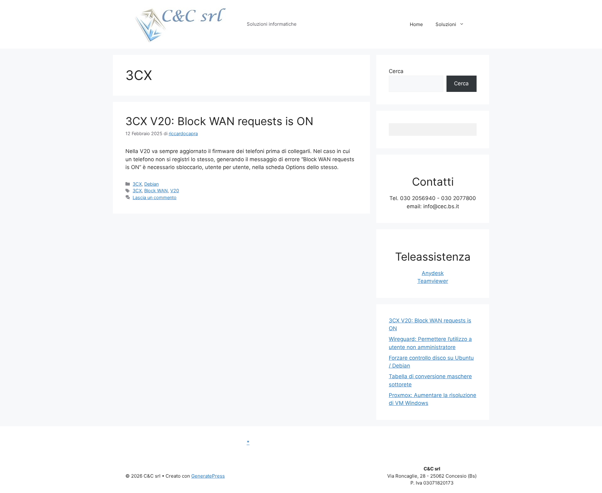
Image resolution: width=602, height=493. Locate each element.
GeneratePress (208, 476)
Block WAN (156, 190)
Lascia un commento (155, 197)
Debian (151, 184)
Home (416, 24)
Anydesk (433, 273)
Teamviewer (432, 281)
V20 (174, 190)
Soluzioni (446, 24)
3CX (137, 184)
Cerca (396, 71)
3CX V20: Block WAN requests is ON (219, 121)
